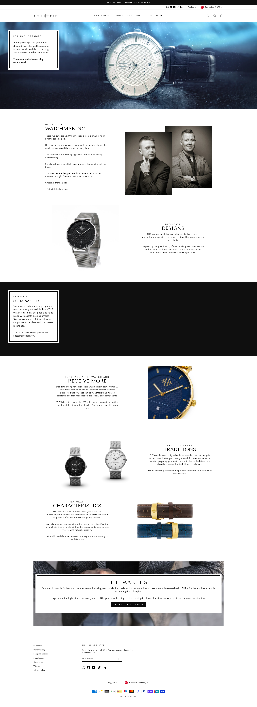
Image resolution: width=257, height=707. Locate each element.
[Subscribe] (120, 659)
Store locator (38, 658)
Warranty (37, 666)
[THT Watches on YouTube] (93, 667)
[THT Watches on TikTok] (99, 667)
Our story (37, 646)
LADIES (118, 15)
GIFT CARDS (155, 15)
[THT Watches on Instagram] (83, 667)
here (87, 148)
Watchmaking (39, 650)
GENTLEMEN (102, 15)
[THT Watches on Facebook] (88, 667)
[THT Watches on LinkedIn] (104, 667)
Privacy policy (39, 670)
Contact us (38, 662)
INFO (139, 15)
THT (129, 15)
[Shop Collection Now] (128, 593)
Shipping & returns (41, 654)
